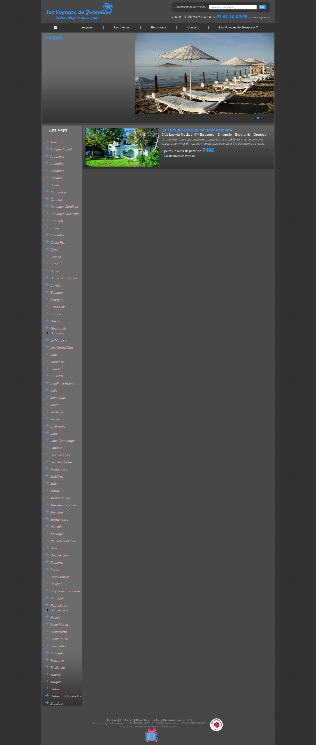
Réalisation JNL (170, 726)
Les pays (87, 27)
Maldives (56, 476)
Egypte (55, 285)
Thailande (57, 667)
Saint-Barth (58, 632)
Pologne (56, 584)
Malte (54, 483)
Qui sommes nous (173, 720)
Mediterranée (60, 498)
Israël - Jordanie (62, 383)
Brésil (54, 185)
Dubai (54, 271)
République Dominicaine (59, 608)
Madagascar (59, 469)
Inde (53, 355)
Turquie (56, 682)
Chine (54, 228)
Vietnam (56, 689)
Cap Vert (56, 221)
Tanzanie (57, 660)
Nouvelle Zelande (63, 541)
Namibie (56, 526)
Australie (56, 163)
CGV (189, 720)
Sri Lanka (57, 653)
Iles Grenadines (62, 347)
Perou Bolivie (60, 577)
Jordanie (56, 412)
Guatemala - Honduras (59, 331)
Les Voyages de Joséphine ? (238, 27)
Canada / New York (64, 214)
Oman (54, 548)
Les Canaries (60, 455)
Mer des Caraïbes (63, 505)
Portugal (56, 598)
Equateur (57, 292)
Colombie (57, 235)
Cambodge (58, 192)
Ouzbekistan (59, 555)
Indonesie (57, 362)
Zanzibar (56, 703)
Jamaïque (57, 398)
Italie (53, 390)
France (55, 314)
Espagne (56, 300)
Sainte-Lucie (59, 639)
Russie (55, 617)
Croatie (55, 257)
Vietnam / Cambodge (65, 696)
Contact (192, 27)
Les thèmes (122, 27)
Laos (54, 433)
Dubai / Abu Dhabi (63, 278)
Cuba (54, 264)
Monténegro (59, 519)
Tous (54, 142)
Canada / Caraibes (64, 206)
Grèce (54, 321)
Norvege (56, 534)
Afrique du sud (61, 149)
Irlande (55, 369)
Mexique (56, 512)
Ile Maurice (58, 340)
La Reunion (58, 426)
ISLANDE (57, 376)
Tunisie (55, 675)
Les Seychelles (61, 462)
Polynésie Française (65, 591)
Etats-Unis (57, 307)
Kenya (55, 419)
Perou (54, 569)
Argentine (57, 156)
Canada (56, 199)
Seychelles (58, 646)
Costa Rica (58, 242)
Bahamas (57, 171)
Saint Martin (59, 624)
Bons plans (158, 27)
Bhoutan (56, 178)
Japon (54, 405)
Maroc (55, 491)
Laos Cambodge (62, 441)
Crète (54, 249)
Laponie (56, 448)
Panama (56, 562)
